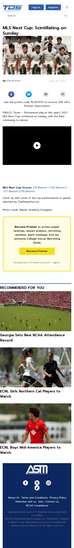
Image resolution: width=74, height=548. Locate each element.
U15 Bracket (40, 187)
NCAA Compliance (37, 505)
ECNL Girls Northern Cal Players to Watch (30, 394)
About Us (13, 498)
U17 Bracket (11, 191)
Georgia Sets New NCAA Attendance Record (32, 337)
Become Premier (37, 251)
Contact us (52, 501)
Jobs (40, 501)
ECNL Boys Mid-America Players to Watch (30, 450)
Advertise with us (25, 501)
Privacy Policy (58, 498)
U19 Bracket (27, 191)
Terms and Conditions (34, 498)
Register (53, 7)
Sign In (36, 7)
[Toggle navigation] (67, 7)
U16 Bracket (57, 187)
